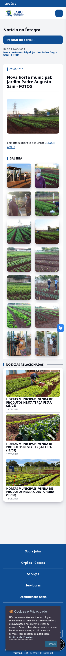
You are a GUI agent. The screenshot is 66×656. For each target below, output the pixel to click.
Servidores (33, 585)
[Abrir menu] (59, 13)
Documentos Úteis (33, 597)
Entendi (51, 644)
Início (6, 49)
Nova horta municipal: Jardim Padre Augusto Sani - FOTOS (31, 54)
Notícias (18, 49)
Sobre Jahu (33, 551)
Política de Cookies (21, 637)
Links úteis (10, 3)
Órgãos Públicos (33, 563)
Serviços (33, 574)
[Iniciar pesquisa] (58, 40)
